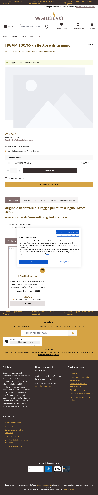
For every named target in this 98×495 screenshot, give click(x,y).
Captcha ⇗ (35, 345)
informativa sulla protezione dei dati (59, 352)
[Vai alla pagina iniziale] (49, 16)
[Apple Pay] (57, 469)
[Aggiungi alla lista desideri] (42, 270)
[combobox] (31, 26)
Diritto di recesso (12, 436)
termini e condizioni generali (48, 355)
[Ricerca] (45, 26)
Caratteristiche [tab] (29, 200)
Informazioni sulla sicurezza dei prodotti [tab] (58, 200)
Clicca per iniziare (25, 342)
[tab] (12, 200)
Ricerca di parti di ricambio (81, 394)
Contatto (73, 373)
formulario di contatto (85, 6)
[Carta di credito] (66, 469)
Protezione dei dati (13, 422)
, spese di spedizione (44, 485)
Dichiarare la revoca (13, 446)
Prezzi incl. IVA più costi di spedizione (19, 140)
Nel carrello (50, 170)
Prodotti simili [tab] (14, 241)
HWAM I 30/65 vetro (22, 163)
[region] (49, 94)
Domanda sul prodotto (49, 184)
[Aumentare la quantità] (19, 170)
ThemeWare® (68, 490)
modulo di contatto (43, 386)
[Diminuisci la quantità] (7, 170)
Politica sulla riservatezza (68, 235)
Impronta (9, 426)
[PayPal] (48, 469)
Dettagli (27, 303)
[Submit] (72, 333)
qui (47, 254)
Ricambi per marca (78, 390)
